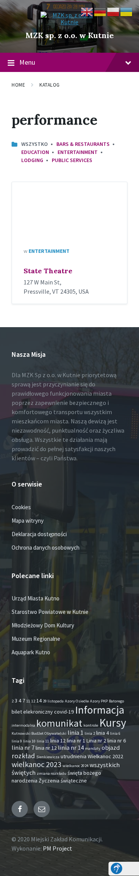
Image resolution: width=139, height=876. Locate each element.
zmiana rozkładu (51, 773)
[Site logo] (69, 22)
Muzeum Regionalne (36, 638)
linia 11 (43, 741)
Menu (27, 62)
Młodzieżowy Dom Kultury (43, 625)
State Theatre (48, 270)
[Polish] (113, 11)
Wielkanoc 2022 (105, 756)
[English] (87, 11)
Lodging (32, 160)
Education (35, 152)
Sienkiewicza (47, 756)
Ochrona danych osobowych (46, 547)
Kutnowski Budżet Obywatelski (39, 733)
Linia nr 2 (96, 740)
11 (28, 701)
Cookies (21, 507)
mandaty (92, 748)
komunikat (59, 723)
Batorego (116, 701)
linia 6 (115, 733)
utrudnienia (73, 756)
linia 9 (17, 741)
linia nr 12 (46, 747)
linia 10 (29, 741)
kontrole (90, 725)
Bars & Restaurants (83, 143)
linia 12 (58, 740)
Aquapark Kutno (31, 652)
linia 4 (102, 732)
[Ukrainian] (126, 11)
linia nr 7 (23, 748)
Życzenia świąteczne (63, 780)
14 (39, 700)
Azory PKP (99, 701)
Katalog (49, 85)
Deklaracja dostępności (39, 534)
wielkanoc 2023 (36, 764)
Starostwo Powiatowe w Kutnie (50, 611)
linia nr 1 (76, 740)
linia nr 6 (116, 740)
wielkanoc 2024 (75, 765)
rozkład (23, 755)
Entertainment (78, 152)
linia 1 (75, 733)
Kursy (112, 723)
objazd (111, 748)
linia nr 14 (71, 748)
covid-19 (64, 711)
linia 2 (90, 733)
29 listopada (53, 701)
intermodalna (23, 725)
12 (33, 701)
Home (18, 85)
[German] (100, 11)
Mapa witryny (28, 520)
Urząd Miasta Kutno (35, 598)
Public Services (72, 160)
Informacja (99, 710)
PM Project (57, 848)
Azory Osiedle (77, 701)
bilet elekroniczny (32, 711)
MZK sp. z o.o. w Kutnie (69, 35)
